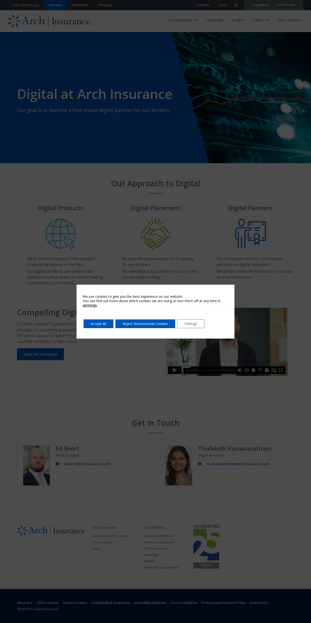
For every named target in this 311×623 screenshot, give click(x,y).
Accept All (98, 323)
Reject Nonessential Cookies (145, 323)
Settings (190, 323)
